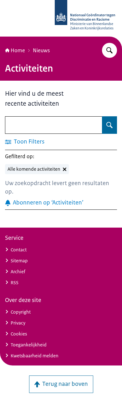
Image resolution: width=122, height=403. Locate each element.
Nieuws (41, 50)
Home (18, 50)
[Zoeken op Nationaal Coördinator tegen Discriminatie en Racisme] (109, 50)
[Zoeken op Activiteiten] (109, 125)
